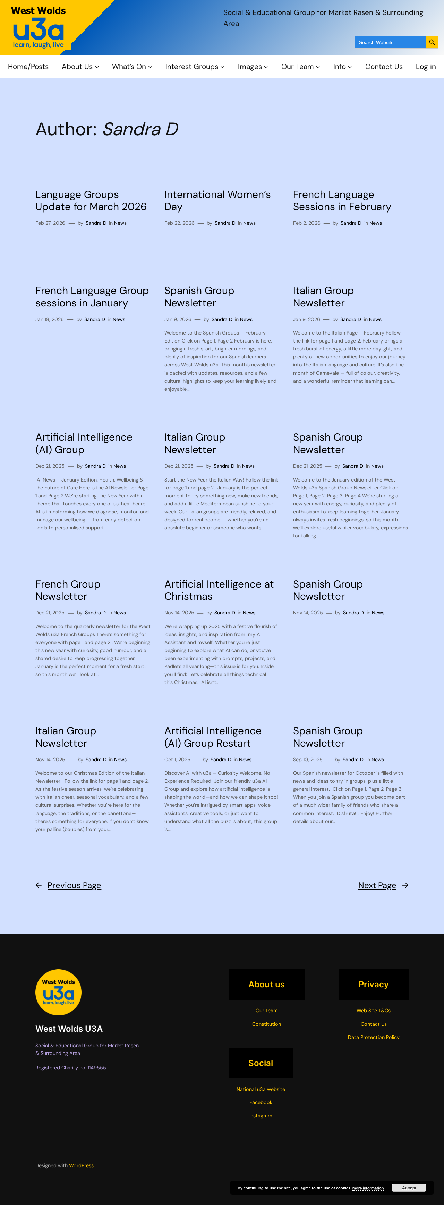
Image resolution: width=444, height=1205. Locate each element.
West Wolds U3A (69, 1029)
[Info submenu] (350, 66)
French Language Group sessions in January (92, 297)
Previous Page (68, 885)
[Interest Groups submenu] (222, 66)
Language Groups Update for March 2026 (91, 201)
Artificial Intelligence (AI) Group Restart (213, 737)
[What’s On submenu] (150, 66)
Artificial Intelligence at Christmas (219, 590)
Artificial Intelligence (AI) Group (84, 443)
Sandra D (96, 223)
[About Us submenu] (97, 66)
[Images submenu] (266, 66)
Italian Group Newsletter (323, 297)
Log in (426, 66)
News (120, 223)
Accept (409, 1188)
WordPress (81, 1165)
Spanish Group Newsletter (199, 297)
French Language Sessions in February (342, 201)
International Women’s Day (217, 201)
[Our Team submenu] (318, 66)
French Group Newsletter (68, 590)
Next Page (383, 885)
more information (368, 1188)
